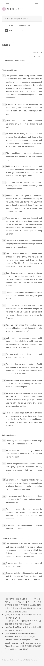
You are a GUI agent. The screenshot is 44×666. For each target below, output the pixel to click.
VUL (21, 30)
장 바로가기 (37, 52)
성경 (11, 25)
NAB (11, 30)
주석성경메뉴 (7, 3)
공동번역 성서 (25, 25)
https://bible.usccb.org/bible (16, 649)
